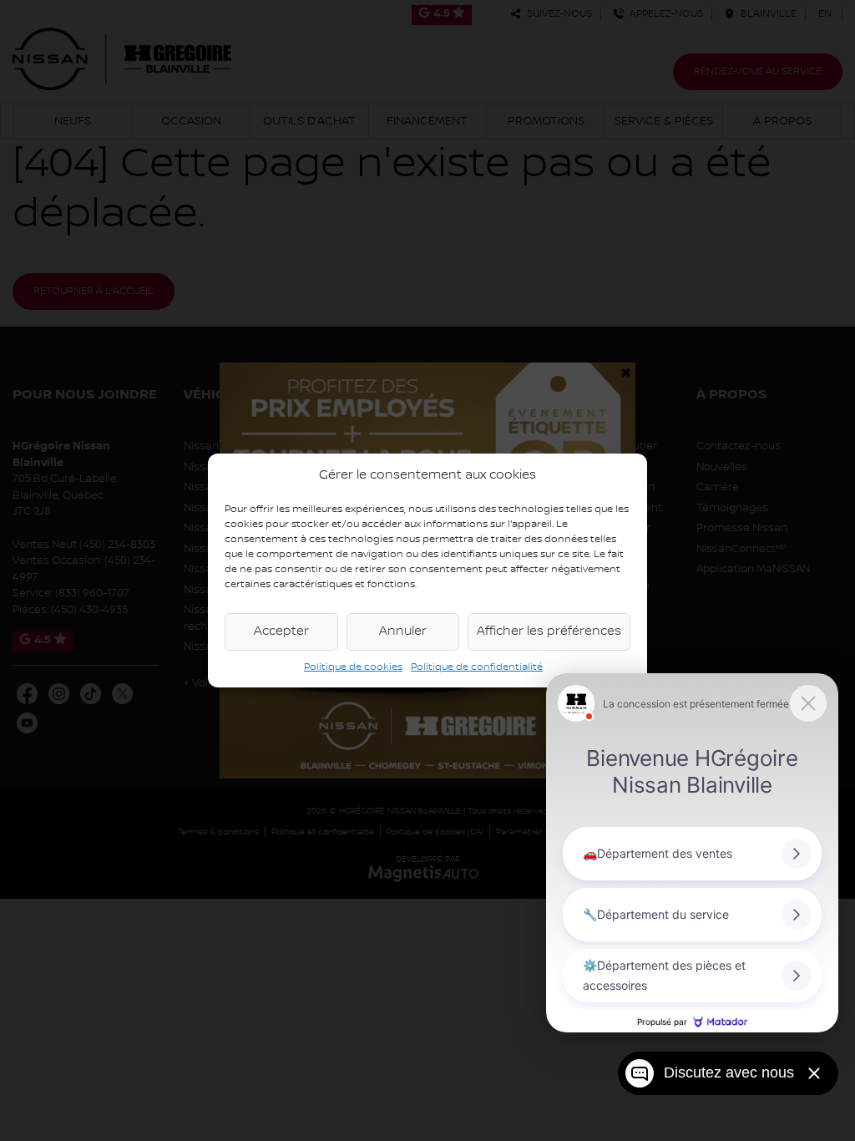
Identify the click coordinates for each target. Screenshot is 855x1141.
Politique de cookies (353, 667)
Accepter (281, 631)
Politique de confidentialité (477, 667)
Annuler (403, 631)
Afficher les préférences (549, 631)
